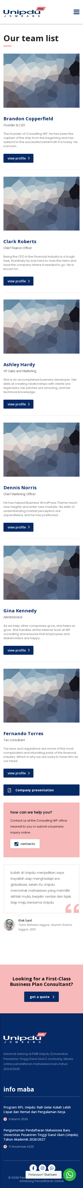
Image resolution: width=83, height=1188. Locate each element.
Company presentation (34, 790)
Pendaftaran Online (49, 1181)
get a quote (40, 997)
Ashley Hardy (19, 364)
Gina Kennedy (19, 611)
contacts (28, 844)
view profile (17, 158)
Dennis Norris (20, 487)
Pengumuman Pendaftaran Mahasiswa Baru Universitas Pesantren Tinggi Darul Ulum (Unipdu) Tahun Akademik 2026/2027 (40, 1134)
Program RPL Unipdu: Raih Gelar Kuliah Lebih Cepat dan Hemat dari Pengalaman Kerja (37, 1109)
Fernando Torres (23, 733)
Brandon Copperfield (28, 119)
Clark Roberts (19, 241)
